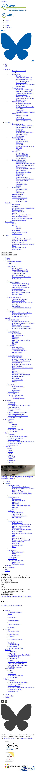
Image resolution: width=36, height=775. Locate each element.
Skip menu (4, 1)
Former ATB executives (23, 119)
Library (18, 186)
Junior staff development (23, 103)
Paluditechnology (17, 210)
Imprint (10, 458)
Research (7, 122)
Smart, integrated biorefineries (21, 215)
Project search (20, 139)
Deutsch (7, 258)
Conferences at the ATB (19, 232)
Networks (15, 151)
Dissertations (20, 192)
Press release (16, 230)
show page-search (7, 252)
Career (7, 235)
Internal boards (20, 86)
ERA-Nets (19, 143)
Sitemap (10, 462)
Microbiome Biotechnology (24, 90)
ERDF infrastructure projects (25, 146)
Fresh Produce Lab (22, 180)
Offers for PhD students (19, 240)
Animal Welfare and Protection (25, 112)
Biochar (14, 213)
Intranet (10, 452)
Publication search (21, 189)
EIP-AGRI (19, 144)
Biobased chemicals (18, 211)
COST (18, 150)
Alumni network (17, 249)
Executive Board (21, 76)
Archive (18, 228)
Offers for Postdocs (18, 242)
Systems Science (21, 100)
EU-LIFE (19, 148)
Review (18, 227)
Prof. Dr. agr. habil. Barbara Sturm (11, 605)
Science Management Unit (24, 78)
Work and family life (22, 105)
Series (18, 191)
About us (7, 69)
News (14, 223)
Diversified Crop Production (24, 126)
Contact (7, 20)
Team (14, 72)
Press (6, 22)
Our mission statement (19, 71)
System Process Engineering (24, 93)
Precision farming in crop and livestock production (16, 596)
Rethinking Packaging (19, 220)
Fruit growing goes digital (20, 216)
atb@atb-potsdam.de (26, 738)
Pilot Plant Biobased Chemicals (25, 168)
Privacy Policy (12, 460)
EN (6, 66)
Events (14, 225)
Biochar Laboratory (22, 177)
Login (10, 453)
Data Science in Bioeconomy (25, 98)
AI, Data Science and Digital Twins (23, 208)
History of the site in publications (22, 116)
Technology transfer (22, 201)
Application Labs (21, 184)
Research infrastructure (19, 160)
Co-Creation (20, 199)
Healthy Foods (20, 131)
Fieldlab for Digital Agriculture (25, 163)
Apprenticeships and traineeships (22, 239)
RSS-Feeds (8, 27)
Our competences (17, 88)
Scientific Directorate (22, 81)
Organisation (16, 74)
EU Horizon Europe (22, 141)
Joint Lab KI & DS (22, 155)
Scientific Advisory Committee (25, 84)
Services (7, 446)
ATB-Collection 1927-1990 (24, 120)
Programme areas (17, 124)
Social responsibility (18, 102)
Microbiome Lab (21, 167)
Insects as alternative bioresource (22, 218)
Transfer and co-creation (19, 198)
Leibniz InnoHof (21, 162)
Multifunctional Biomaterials (24, 132)
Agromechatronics (21, 95)
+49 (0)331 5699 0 (9, 738)
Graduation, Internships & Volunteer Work (21, 441)
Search (7, 25)
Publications (16, 187)
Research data (16, 196)
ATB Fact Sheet (17, 234)
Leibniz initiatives (21, 153)
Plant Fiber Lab (21, 170)
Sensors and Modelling (23, 96)
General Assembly (21, 83)
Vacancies (15, 237)
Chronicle (15, 114)
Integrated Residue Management (21, 135)
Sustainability (20, 110)
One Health (15, 206)
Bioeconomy (16, 204)
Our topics (8, 203)
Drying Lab (19, 182)
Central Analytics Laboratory (25, 165)
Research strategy (17, 194)
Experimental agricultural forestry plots (23, 173)
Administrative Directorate (24, 79)
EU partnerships (21, 158)
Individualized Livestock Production (23, 323)
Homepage (4, 477)
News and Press (9, 222)
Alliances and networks (23, 156)
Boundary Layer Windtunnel (25, 179)
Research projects (17, 138)
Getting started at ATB (19, 247)
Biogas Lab (19, 175)
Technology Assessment (23, 91)
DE (6, 64)
